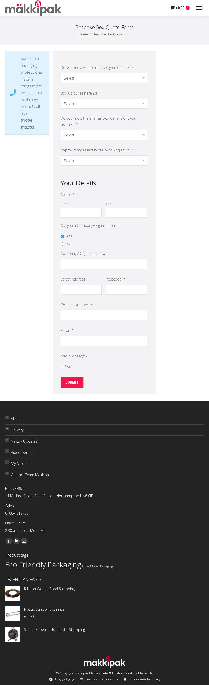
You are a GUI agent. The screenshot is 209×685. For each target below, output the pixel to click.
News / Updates (24, 441)
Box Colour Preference (79, 93)
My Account (20, 463)
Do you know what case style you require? (97, 67)
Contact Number (76, 304)
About (16, 418)
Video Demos (22, 452)
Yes (69, 235)
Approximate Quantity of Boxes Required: (97, 150)
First (64, 204)
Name (67, 194)
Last (109, 204)
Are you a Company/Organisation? (88, 225)
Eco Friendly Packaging (43, 564)
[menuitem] (62, 679)
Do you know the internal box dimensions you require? (98, 121)
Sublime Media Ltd (139, 673)
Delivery (17, 430)
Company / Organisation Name (86, 253)
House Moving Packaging (97, 566)
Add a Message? (74, 356)
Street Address (73, 279)
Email (67, 330)
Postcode (115, 279)
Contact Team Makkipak (31, 474)
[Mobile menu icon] (199, 8)
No (68, 243)
